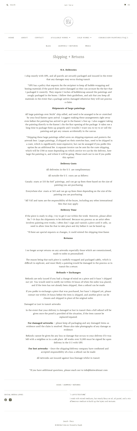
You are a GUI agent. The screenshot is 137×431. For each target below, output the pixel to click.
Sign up (71, 5)
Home (11, 38)
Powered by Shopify (76, 425)
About (24, 38)
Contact (39, 38)
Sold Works (83, 38)
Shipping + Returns (68, 46)
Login (65, 5)
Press (88, 46)
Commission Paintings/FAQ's (113, 38)
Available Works (60, 38)
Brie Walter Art (64, 425)
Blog (48, 46)
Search (65, 421)
